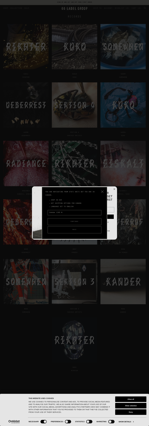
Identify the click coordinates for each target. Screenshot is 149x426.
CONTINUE (74, 221)
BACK (74, 229)
